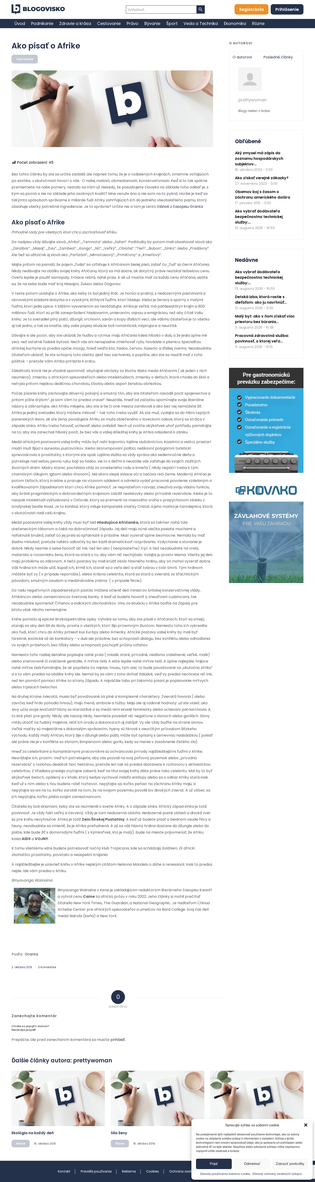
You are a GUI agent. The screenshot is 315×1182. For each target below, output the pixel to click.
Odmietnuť (252, 1164)
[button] (305, 1125)
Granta (31, 954)
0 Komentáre (47, 967)
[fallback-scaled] (112, 108)
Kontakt (64, 1171)
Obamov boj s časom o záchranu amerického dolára (262, 194)
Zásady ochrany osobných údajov (277, 1174)
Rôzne (20, 1144)
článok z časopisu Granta (180, 206)
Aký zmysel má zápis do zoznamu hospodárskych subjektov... (259, 158)
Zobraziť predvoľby (290, 1164)
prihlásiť (117, 1039)
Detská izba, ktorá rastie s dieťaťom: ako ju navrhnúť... (261, 299)
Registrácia (251, 9)
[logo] (38, 9)
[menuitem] (20, 23)
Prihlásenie (287, 9)
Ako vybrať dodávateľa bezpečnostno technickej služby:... (259, 217)
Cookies (152, 1171)
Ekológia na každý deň (33, 1133)
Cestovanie (24, 59)
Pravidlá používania (96, 1171)
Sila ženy (119, 1133)
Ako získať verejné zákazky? (261, 178)
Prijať (214, 1164)
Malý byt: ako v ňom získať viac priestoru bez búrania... (265, 319)
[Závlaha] (266, 582)
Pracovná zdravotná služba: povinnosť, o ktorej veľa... (262, 338)
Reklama (129, 1171)
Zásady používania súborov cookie (225, 1174)
